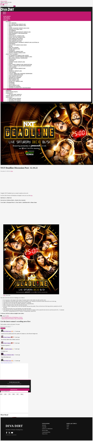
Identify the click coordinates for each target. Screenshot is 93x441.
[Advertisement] (33, 181)
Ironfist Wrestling (15, 71)
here (31, 195)
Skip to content (4, 1)
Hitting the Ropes (15, 99)
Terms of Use (44, 433)
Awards (8, 90)
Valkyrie (12, 84)
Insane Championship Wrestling (20, 32)
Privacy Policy (45, 430)
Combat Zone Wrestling (17, 62)
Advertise (44, 425)
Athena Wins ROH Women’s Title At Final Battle (12, 318)
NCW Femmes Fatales (16, 39)
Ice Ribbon (12, 30)
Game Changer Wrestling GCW (19, 28)
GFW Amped (12, 67)
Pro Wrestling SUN (15, 76)
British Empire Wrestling (17, 25)
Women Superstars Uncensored (20, 88)
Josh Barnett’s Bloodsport (18, 33)
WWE (68, 425)
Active (8, 21)
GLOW (10, 69)
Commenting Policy (46, 432)
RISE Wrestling (14, 80)
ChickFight (12, 59)
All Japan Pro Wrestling (17, 24)
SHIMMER (12, 82)
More (5, 89)
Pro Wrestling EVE (15, 41)
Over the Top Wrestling (17, 37)
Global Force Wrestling (17, 68)
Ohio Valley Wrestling (16, 36)
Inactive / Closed (12, 54)
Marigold (12, 34)
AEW (68, 426)
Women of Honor (14, 86)
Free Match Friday (15, 98)
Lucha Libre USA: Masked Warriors (20, 73)
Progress (12, 43)
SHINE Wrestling (14, 49)
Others (5, 20)
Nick (4, 295)
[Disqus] (33, 346)
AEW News (6, 19)
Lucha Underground (16, 75)
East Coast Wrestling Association (20, 64)
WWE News (7, 16)
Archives (9, 97)
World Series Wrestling (17, 52)
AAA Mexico (12, 23)
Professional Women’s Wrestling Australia (24, 42)
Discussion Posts (12, 91)
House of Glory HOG (15, 29)
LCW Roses (12, 72)
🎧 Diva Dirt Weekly (15, 94)
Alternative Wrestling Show (19, 55)
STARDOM (12, 50)
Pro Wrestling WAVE (16, 38)
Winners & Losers (15, 101)
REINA (11, 46)
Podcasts (9, 93)
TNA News (6, 17)
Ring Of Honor (14, 47)
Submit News (5, 3)
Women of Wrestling (16, 51)
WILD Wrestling (14, 85)
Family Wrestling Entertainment (20, 65)
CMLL (10, 27)
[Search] (14, 6)
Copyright (44, 426)
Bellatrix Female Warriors (18, 58)
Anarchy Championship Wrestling (20, 56)
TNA (68, 428)
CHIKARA (11, 60)
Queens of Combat (15, 77)
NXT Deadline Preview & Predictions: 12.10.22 (12, 317)
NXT (7, 315)
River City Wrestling (16, 81)
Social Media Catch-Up (13, 95)
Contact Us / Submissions (47, 428)
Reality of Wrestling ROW (18, 45)
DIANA (11, 63)
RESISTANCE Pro (14, 78)
